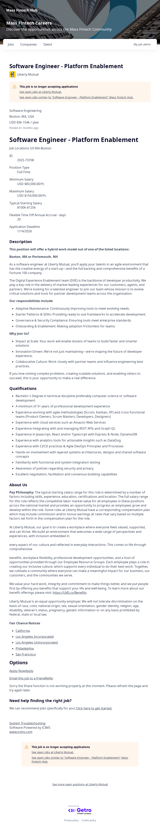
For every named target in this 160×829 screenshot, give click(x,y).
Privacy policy (71, 820)
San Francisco (26, 654)
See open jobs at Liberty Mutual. (41, 92)
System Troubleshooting (27, 723)
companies (28, 44)
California (23, 631)
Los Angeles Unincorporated (37, 642)
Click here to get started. (94, 708)
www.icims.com (20, 732)
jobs (11, 44)
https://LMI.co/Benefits (70, 592)
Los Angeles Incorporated (35, 636)
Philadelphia (25, 648)
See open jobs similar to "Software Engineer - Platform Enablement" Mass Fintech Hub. (76, 97)
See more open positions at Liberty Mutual (80, 784)
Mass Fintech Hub (21, 10)
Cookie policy (89, 820)
